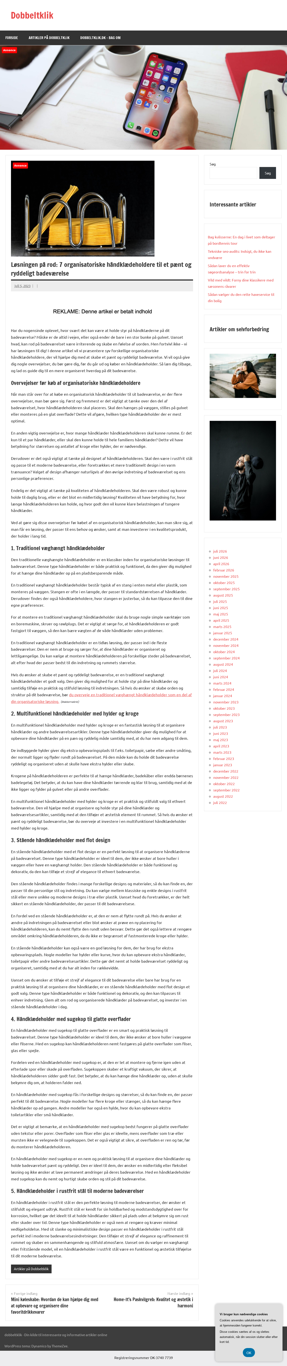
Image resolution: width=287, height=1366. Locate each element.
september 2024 (226, 658)
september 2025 (226, 588)
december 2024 (225, 639)
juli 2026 (220, 551)
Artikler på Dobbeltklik (49, 37)
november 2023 (226, 702)
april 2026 (221, 563)
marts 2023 (222, 752)
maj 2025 (220, 614)
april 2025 (221, 620)
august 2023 (223, 720)
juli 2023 (220, 727)
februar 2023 (223, 758)
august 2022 (223, 796)
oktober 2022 (224, 783)
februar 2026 (223, 570)
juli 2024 (220, 670)
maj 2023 (220, 739)
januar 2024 (222, 695)
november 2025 (226, 576)
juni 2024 (220, 676)
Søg (213, 164)
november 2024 (226, 645)
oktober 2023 (224, 708)
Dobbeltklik (32, 15)
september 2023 (226, 714)
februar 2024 (223, 689)
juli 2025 (220, 601)
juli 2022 (220, 802)
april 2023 (221, 746)
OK (248, 1352)
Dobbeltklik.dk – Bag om (100, 37)
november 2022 (226, 777)
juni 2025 (220, 607)
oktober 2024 (224, 651)
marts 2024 (222, 683)
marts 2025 (222, 626)
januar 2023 (222, 764)
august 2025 (223, 595)
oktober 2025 (224, 582)
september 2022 (226, 790)
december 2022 (225, 771)
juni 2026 (220, 557)
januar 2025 (222, 632)
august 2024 (223, 664)
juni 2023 (220, 733)
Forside (11, 37)
